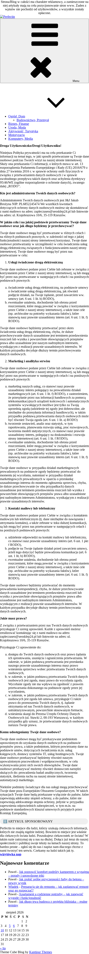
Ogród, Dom (16, 116)
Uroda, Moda (17, 127)
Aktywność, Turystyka (23, 131)
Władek (13, 886)
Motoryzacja (16, 135)
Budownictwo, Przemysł (33, 120)
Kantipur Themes (40, 952)
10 (2, 930)
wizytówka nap (10, 854)
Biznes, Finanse (18, 124)
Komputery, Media (20, 138)
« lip (3, 948)
